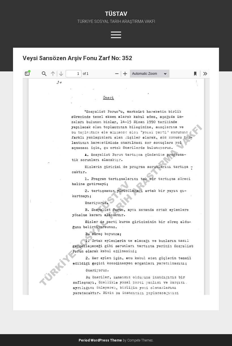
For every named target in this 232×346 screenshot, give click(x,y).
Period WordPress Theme (100, 340)
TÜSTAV (116, 13)
